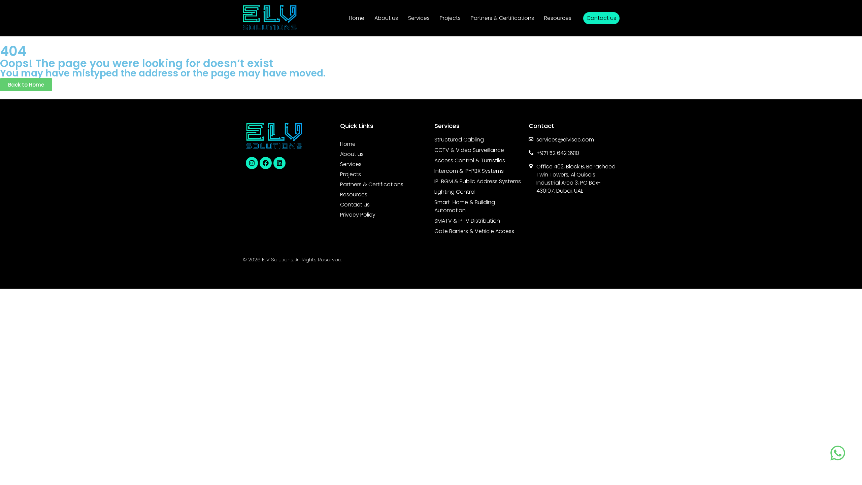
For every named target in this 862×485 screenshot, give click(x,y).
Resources (557, 18)
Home (356, 18)
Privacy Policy (357, 215)
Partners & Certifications (502, 18)
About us (386, 18)
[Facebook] (266, 163)
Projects (450, 18)
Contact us (355, 204)
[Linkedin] (279, 163)
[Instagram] (252, 163)
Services (419, 18)
